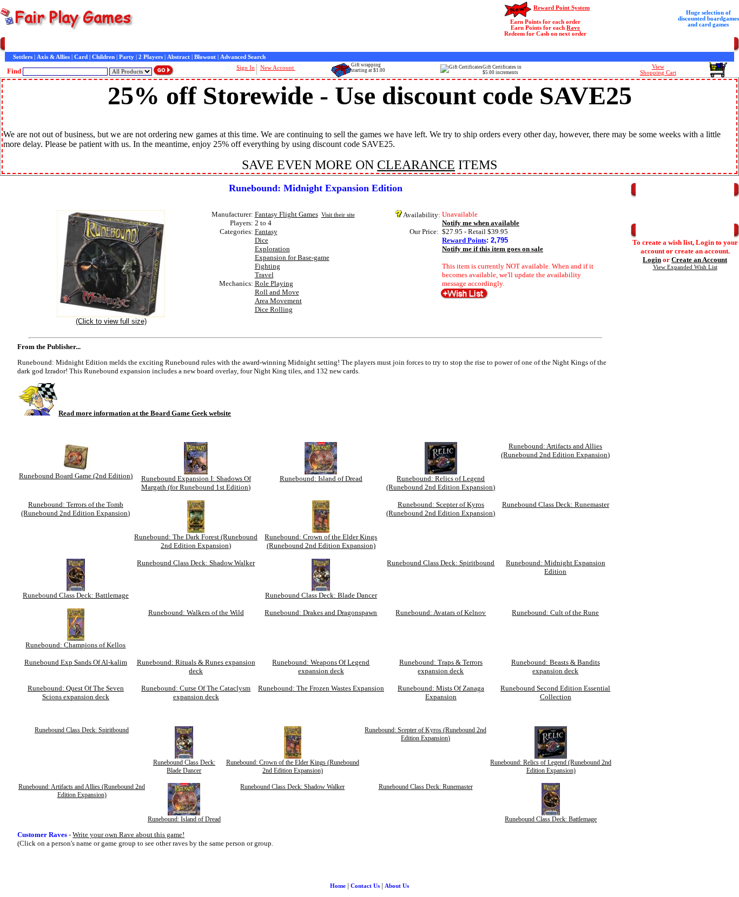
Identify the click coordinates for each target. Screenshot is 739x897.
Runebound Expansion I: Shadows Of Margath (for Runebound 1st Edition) (196, 482)
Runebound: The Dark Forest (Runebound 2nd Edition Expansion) (196, 541)
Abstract (178, 57)
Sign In (245, 68)
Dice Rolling (274, 309)
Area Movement (278, 301)
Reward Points (464, 240)
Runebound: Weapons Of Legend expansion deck (321, 666)
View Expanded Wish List (685, 267)
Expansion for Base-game (292, 257)
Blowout (205, 57)
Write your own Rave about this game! (128, 835)
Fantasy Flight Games (286, 214)
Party (126, 57)
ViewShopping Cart (658, 70)
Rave (573, 28)
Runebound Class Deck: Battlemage (76, 595)
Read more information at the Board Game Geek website (144, 413)
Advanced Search (243, 57)
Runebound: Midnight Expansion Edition (555, 567)
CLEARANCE (416, 165)
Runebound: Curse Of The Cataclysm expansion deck (195, 692)
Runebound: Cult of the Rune (555, 612)
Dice (261, 240)
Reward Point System (561, 8)
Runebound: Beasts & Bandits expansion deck (555, 666)
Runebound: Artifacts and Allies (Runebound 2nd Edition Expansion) (555, 450)
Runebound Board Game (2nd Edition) (76, 476)
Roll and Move (277, 292)
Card (81, 57)
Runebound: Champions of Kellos (75, 645)
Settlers (22, 57)
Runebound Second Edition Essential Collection (555, 692)
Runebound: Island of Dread (321, 478)
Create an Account (699, 260)
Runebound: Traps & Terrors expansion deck (441, 666)
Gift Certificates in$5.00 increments (502, 69)
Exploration (272, 249)
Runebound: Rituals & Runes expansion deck (196, 666)
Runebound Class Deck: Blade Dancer (321, 595)
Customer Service (70, 45)
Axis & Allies (53, 57)
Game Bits (281, 45)
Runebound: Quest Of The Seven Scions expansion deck (76, 692)
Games (34, 45)
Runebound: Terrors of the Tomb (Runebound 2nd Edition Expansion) (75, 508)
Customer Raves (211, 45)
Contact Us (112, 45)
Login (652, 260)
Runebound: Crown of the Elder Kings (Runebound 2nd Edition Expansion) (321, 541)
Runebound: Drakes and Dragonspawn (321, 612)
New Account (277, 68)
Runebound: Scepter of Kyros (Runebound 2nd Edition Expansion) (440, 508)
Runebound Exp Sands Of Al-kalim (75, 662)
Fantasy (266, 231)
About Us (397, 886)
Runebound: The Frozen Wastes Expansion (321, 688)
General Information (158, 45)
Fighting (267, 266)
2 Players (150, 57)
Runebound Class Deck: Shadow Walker (196, 563)
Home (13, 45)
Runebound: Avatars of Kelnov (440, 612)
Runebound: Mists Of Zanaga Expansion (441, 692)
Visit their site (338, 215)
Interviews (250, 45)
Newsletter (313, 45)
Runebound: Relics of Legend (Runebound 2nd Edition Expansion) (440, 482)
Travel (264, 275)
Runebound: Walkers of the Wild (196, 612)
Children (103, 57)
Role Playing (274, 283)
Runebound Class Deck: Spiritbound (440, 563)
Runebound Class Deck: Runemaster (555, 504)
